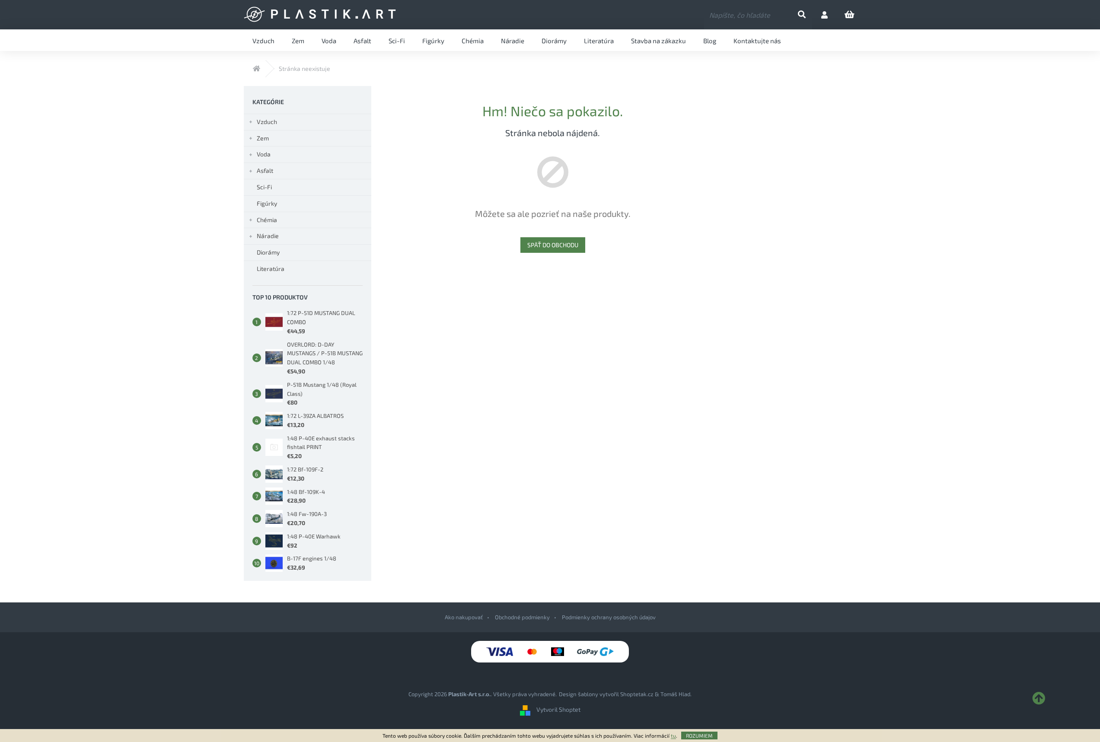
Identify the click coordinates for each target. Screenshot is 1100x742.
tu (673, 735)
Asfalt (265, 170)
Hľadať (809, 15)
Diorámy (268, 252)
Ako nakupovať (464, 617)
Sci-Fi (264, 187)
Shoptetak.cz (637, 694)
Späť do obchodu (552, 244)
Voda (264, 154)
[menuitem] (263, 40)
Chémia (267, 219)
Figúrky (267, 203)
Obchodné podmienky (522, 617)
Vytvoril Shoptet (558, 709)
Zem (263, 138)
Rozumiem (699, 735)
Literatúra (270, 268)
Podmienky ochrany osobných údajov (609, 617)
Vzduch (267, 121)
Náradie (268, 235)
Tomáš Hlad (675, 694)
